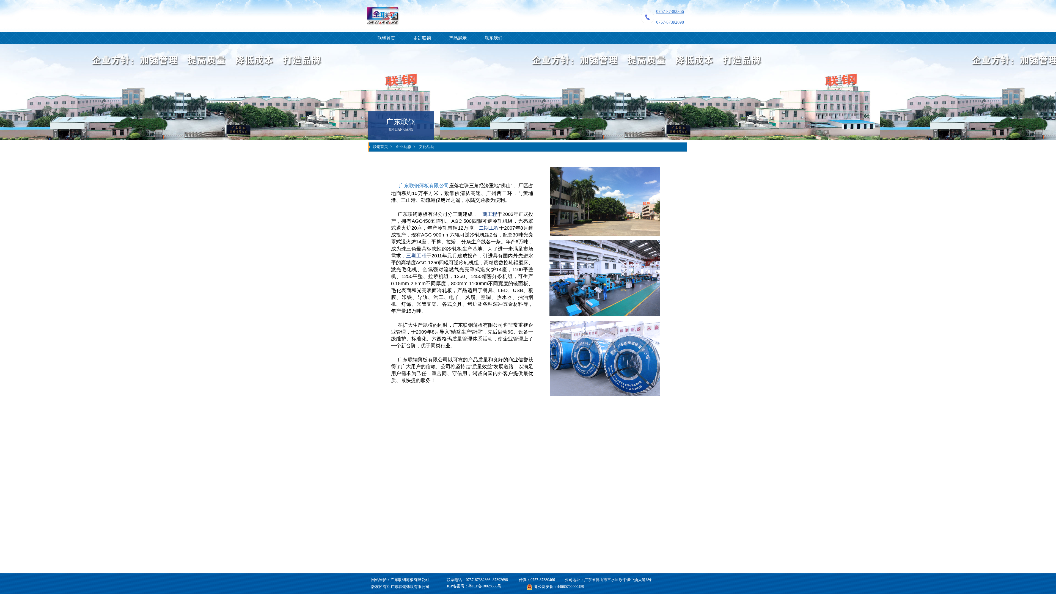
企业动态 (403, 146)
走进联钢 (422, 38)
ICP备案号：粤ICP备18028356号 (474, 586)
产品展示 (458, 38)
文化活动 (426, 146)
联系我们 (493, 38)
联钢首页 (386, 38)
